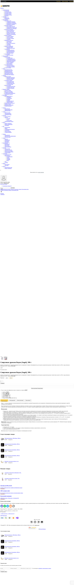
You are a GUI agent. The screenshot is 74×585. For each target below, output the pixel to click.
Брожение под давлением (11, 28)
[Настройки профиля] (3, 181)
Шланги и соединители (11, 34)
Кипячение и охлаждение (11, 23)
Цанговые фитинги (10, 52)
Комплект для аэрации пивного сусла (12, 461)
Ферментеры (7, 18)
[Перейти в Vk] (31, 522)
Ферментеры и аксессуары (12, 27)
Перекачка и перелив (11, 24)
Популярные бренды (8, 96)
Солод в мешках (10, 62)
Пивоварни (7, 17)
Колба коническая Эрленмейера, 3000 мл (12, 449)
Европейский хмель (8, 69)
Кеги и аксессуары (10, 31)
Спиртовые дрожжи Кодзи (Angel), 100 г (12, 478)
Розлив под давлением (9, 29)
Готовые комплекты (10, 30)
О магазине (58, 1)
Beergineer (9, 97)
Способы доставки (8, 12)
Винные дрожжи (8, 85)
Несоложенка (9, 63)
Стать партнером (8, 11)
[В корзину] (37, 387)
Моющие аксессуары (11, 48)
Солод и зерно (7, 56)
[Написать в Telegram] (8, 1)
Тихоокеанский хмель (9, 72)
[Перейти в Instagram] (35, 522)
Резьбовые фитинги (10, 50)
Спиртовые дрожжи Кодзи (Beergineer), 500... (13, 472)
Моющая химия (10, 47)
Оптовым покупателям (9, 104)
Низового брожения (10, 78)
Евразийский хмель (8, 71)
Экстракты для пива (10, 65)
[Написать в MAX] (7, 1)
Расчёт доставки (65, 1)
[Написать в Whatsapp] (4, 507)
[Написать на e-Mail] (10, 1)
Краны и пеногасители (11, 32)
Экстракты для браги (11, 66)
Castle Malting (9, 98)
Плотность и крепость (11, 43)
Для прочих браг (10, 84)
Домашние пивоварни (11, 21)
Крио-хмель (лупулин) (9, 73)
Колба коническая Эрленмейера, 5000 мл (12, 455)
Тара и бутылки (10, 37)
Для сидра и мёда (10, 79)
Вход (1, 184)
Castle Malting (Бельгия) (11, 59)
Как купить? (28, 400)
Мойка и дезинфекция (9, 46)
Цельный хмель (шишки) (9, 74)
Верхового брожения (11, 77)
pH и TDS (9, 45)
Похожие (2, 193)
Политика (6, 15)
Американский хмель (9, 70)
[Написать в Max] (1, 507)
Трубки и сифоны (10, 36)
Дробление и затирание (11, 22)
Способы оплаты (8, 13)
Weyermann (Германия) (11, 60)
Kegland (8, 100)
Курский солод (9, 57)
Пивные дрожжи (8, 76)
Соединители (7, 49)
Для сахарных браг (10, 81)
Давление (9, 44)
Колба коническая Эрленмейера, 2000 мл (12, 540)
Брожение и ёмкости (8, 25)
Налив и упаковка (8, 35)
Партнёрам (72, 1)
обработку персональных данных (45, 568)
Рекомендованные (8, 105)
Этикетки (9, 39)
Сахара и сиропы (8, 67)
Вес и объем (9, 42)
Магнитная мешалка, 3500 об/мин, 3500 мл (12, 438)
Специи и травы (8, 90)
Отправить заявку (4, 571)
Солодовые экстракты (9, 64)
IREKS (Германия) (10, 61)
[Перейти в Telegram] (38, 522)
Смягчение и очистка (9, 94)
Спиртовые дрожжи (8, 80)
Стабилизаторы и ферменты (10, 93)
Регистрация (4, 184)
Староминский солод (11, 58)
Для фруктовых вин (10, 87)
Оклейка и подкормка (9, 92)
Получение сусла (8, 20)
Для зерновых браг (10, 82)
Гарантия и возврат (8, 14)
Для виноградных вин (11, 86)
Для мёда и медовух (10, 88)
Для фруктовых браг (11, 83)
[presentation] (0, 356)
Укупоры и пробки (10, 38)
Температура (9, 41)
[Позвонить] (11, 1)
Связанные (2, 194)
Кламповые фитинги (11, 51)
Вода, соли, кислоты (8, 91)
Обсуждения (12, 400)
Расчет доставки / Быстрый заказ (37, 388)
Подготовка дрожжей (11, 26)
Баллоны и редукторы (11, 33)
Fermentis (8, 99)
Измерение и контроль (9, 40)
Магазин (2, 8)
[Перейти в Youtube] (42, 522)
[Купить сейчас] (37, 385)
